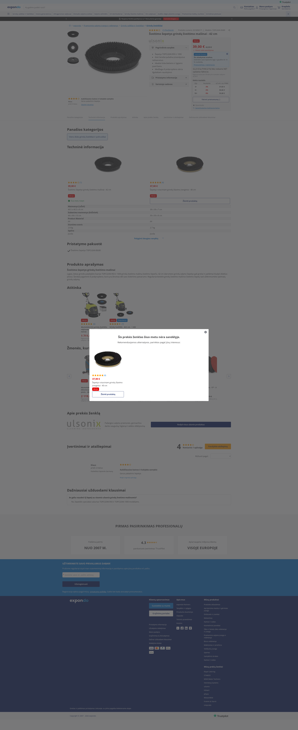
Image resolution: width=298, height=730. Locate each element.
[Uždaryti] (205, 332)
